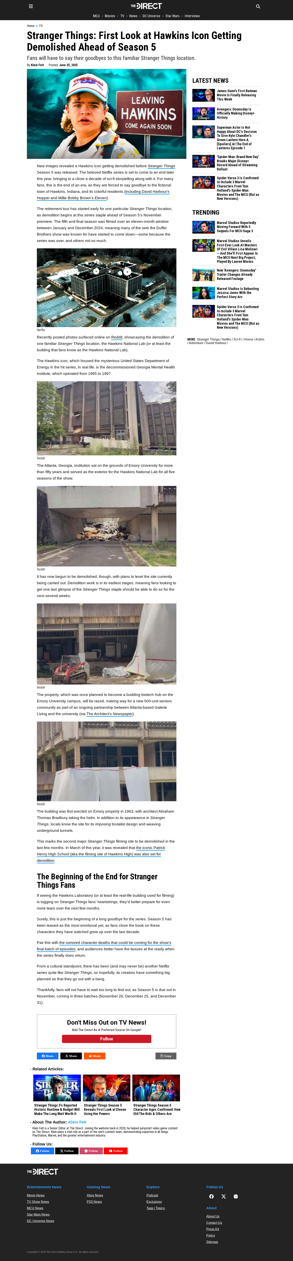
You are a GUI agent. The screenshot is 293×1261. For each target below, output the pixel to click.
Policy (210, 1235)
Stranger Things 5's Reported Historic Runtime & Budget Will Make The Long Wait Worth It (57, 1109)
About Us (212, 1216)
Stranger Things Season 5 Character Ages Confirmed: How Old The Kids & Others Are (156, 1109)
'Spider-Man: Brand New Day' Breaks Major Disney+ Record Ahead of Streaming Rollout (238, 163)
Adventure (196, 343)
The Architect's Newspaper (110, 714)
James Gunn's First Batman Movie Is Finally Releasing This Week (237, 95)
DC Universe (151, 16)
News (133, 16)
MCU (96, 16)
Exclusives (154, 1201)
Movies (110, 16)
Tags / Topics (155, 1208)
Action (259, 339)
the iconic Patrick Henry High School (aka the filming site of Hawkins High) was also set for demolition (101, 854)
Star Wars (172, 16)
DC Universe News (40, 1221)
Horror (248, 339)
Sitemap (212, 1242)
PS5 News (94, 1201)
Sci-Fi (237, 339)
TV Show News (38, 1201)
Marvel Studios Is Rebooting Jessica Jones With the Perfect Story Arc (238, 293)
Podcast (152, 1195)
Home (30, 26)
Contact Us (214, 1222)
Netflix (226, 339)
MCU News (35, 1208)
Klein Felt (37, 65)
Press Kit (212, 1229)
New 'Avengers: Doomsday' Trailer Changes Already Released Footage (236, 274)
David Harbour (216, 343)
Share (49, 1056)
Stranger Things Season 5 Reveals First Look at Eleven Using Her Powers (105, 1109)
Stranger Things (208, 339)
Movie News (35, 1195)
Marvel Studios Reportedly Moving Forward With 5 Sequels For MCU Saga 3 (236, 227)
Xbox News (95, 1195)
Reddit (116, 337)
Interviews (192, 16)
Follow (44, 1151)
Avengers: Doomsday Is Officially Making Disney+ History (236, 113)
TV (122, 16)
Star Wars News (38, 1214)
